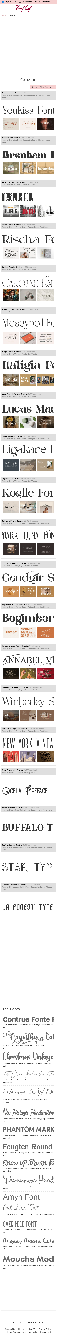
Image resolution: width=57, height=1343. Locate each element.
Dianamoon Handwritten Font (28, 1180)
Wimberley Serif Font (10, 687)
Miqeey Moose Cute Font (28, 1240)
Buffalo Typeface (8, 808)
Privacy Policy (45, 1329)
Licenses (22, 1329)
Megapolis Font (8, 182)
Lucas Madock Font (10, 394)
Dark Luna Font (8, 521)
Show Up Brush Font (28, 1163)
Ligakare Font (7, 436)
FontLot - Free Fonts (28, 1322)
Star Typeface (7, 845)
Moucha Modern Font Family (28, 1258)
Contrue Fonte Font (28, 1019)
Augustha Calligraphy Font (28, 1037)
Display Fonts (15, 185)
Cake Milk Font (20, 1224)
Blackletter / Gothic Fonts (19, 810)
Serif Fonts (44, 227)
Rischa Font (6, 225)
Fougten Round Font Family (28, 1146)
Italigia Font (6, 352)
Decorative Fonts (30, 95)
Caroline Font (7, 267)
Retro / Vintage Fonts (30, 227)
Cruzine (18, 93)
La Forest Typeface (9, 885)
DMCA (32, 1329)
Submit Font (45, 1332)
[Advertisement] (28, 45)
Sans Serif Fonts (28, 185)
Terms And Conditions (16, 1332)
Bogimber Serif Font (10, 605)
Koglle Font (6, 479)
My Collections (44, 2)
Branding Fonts (15, 95)
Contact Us (10, 1329)
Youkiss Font (7, 93)
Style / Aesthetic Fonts (28, 566)
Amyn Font (21, 1197)
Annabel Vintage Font (10, 646)
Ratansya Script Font (28, 1093)
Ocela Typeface (8, 770)
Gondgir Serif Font (9, 563)
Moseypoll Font (8, 309)
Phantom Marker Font (28, 1129)
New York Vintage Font (11, 729)
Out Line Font (21, 1208)
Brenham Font (7, 138)
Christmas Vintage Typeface (28, 1057)
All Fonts (33, 1332)
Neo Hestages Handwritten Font (28, 1112)
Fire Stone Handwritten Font (28, 1074)
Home (3, 15)
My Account (27, 2)
